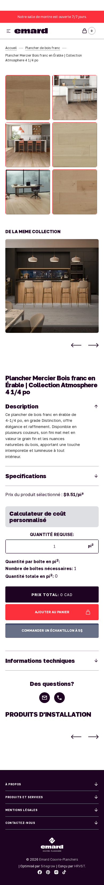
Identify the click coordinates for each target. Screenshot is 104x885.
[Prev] (76, 345)
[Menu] (8, 31)
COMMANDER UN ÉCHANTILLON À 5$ (52, 631)
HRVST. (80, 866)
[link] (52, 286)
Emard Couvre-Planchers (58, 859)
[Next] (93, 345)
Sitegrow (48, 866)
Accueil (11, 48)
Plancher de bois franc (42, 48)
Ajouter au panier (52, 612)
